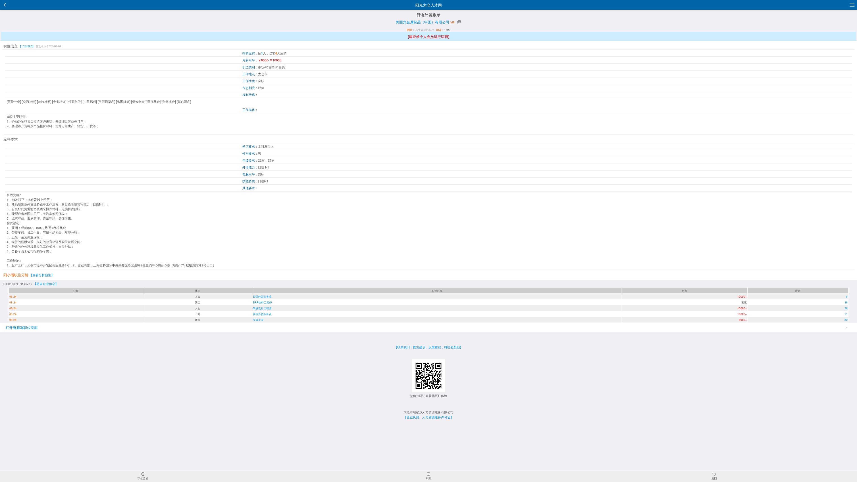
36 (846, 302)
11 (846, 314)
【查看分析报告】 (41, 275)
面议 (744, 302)
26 (846, 308)
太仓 (197, 308)
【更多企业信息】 (45, 283)
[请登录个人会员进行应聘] (428, 36)
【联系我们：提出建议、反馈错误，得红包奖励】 (428, 347)
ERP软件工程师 (262, 302)
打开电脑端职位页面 (22, 327)
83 (846, 320)
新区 (197, 302)
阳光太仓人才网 (428, 5)
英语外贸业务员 (262, 314)
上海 (197, 296)
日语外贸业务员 (262, 296)
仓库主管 (258, 320)
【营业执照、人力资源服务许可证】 (428, 417)
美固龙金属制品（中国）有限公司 (422, 22)
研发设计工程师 (262, 308)
